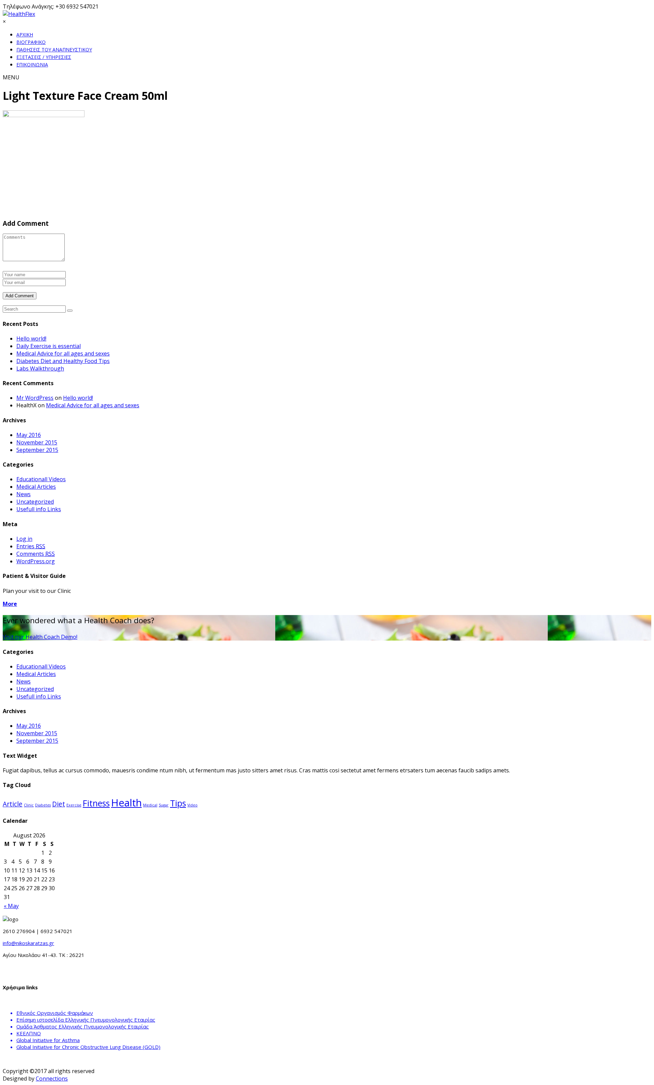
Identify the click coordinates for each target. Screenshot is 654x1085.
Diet (58, 804)
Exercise (73, 805)
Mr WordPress (34, 398)
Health (126, 802)
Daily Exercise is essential (48, 346)
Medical (150, 805)
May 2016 (28, 435)
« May (11, 906)
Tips (178, 803)
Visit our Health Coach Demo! (40, 637)
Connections (52, 1078)
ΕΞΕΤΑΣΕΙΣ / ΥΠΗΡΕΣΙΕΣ (43, 57)
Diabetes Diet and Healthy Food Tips (63, 361)
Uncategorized (35, 501)
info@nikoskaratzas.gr (28, 943)
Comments (35, 553)
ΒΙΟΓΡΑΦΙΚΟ (31, 42)
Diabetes (43, 805)
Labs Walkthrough (40, 368)
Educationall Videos (41, 479)
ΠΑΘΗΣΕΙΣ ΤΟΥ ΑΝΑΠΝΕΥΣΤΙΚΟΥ (54, 49)
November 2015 (36, 442)
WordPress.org (35, 561)
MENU (11, 77)
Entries (30, 546)
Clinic (29, 805)
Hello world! (31, 338)
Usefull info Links (38, 509)
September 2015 (37, 450)
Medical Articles (36, 486)
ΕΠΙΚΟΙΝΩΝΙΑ (32, 64)
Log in (24, 538)
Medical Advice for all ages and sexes (63, 353)
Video (192, 805)
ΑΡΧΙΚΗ (24, 34)
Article (12, 804)
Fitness (96, 803)
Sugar (164, 805)
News (23, 494)
